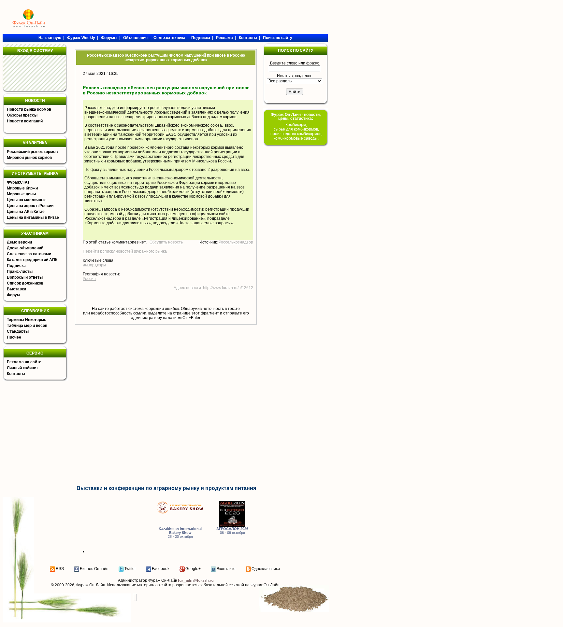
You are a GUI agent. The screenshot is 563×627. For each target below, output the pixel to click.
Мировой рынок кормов (29, 157)
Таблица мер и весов (27, 325)
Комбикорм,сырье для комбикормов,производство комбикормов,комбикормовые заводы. (296, 131)
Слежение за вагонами (29, 254)
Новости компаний (25, 121)
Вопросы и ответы (25, 277)
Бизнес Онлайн (94, 568)
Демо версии (19, 242)
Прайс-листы (20, 271)
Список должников (25, 283)
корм (101, 265)
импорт (89, 265)
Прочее (14, 337)
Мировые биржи (22, 188)
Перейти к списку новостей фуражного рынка (125, 251)
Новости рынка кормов (29, 109)
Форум (13, 295)
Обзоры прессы (22, 115)
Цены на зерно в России (30, 205)
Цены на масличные (27, 200)
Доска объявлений (25, 248)
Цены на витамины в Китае (33, 217)
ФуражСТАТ (18, 182)
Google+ (193, 568)
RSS (60, 568)
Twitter (130, 568)
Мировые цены (21, 194)
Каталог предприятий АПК (32, 260)
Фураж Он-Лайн (90, 585)
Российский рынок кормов (32, 151)
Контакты (16, 373)
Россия (89, 278)
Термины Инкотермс (26, 319)
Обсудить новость (166, 242)
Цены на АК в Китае (26, 211)
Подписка (16, 265)
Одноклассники (266, 568)
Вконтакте (226, 568)
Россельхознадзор (236, 242)
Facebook (160, 568)
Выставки (16, 289)
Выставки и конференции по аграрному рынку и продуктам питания (166, 488)
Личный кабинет (22, 368)
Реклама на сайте (24, 362)
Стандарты (18, 331)
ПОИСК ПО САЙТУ (295, 50)
